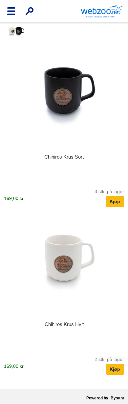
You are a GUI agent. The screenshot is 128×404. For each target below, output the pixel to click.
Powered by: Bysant (105, 398)
